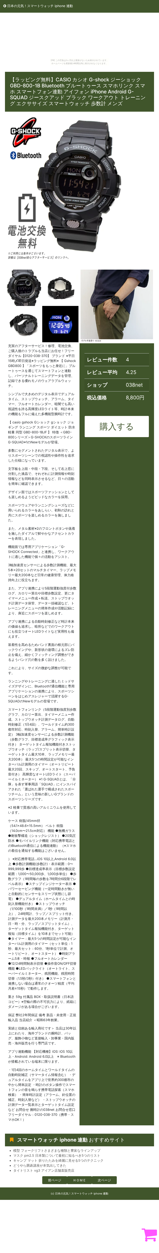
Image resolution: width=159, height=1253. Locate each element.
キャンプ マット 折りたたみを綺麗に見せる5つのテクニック (58, 1160)
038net (134, 385)
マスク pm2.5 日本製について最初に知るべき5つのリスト (56, 1155)
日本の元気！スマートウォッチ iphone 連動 (39, 6)
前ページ (54, 1180)
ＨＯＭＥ (79, 1180)
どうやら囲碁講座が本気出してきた (39, 1165)
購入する (117, 426)
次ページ (104, 1180)
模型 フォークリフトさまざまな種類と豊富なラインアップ (56, 1150)
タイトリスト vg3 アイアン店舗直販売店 (43, 1170)
